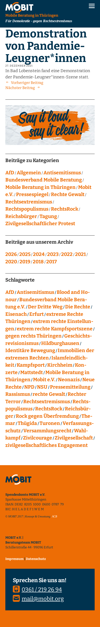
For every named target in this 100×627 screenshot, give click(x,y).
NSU (42, 387)
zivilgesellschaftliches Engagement (46, 445)
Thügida (27, 423)
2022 (67, 254)
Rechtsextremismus (28, 202)
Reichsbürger (21, 216)
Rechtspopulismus (26, 209)
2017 (51, 262)
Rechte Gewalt (67, 194)
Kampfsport (31, 365)
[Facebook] (29, 530)
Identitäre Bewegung (30, 350)
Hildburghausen (60, 343)
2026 (11, 254)
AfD (9, 173)
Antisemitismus (62, 173)
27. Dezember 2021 (19, 65)
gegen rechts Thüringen (33, 336)
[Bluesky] (8, 530)
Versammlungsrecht (47, 431)
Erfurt (36, 314)
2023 (53, 254)
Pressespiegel (32, 194)
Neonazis (69, 380)
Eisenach (16, 314)
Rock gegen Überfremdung (47, 416)
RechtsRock (64, 209)
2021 (80, 254)
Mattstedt (31, 372)
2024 (39, 254)
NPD (29, 387)
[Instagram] (19, 530)
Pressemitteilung (70, 387)
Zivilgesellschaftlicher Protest (40, 224)
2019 (25, 262)
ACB (54, 516)
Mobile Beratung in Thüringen (40, 187)
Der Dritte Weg (45, 307)
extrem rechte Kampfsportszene (55, 329)
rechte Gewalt (49, 394)
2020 (11, 262)
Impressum (14, 559)
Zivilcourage (37, 438)
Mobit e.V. (44, 380)
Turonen (50, 423)
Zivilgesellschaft (74, 438)
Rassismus (17, 394)
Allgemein (29, 173)
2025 (24, 254)
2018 (38, 262)
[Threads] (40, 530)
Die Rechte (77, 307)
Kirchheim (59, 365)
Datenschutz (36, 559)
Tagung (48, 216)
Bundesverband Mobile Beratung (43, 180)
